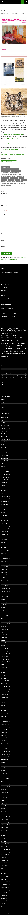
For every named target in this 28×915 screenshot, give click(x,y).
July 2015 (3, 667)
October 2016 (4, 626)
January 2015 (4, 683)
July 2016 (3, 634)
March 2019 (3, 547)
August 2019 (4, 534)
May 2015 (3, 672)
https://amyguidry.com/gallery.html (13, 138)
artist (14, 176)
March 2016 (3, 645)
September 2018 (4, 564)
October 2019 (4, 528)
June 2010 (3, 833)
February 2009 (4, 876)
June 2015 (3, 670)
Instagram (3, 402)
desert (2, 346)
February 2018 (4, 583)
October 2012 (4, 757)
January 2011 (4, 814)
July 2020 (3, 507)
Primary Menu (26, 2)
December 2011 (4, 784)
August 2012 (4, 762)
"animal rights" (16, 328)
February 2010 (4, 843)
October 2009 (4, 854)
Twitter (2, 407)
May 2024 (3, 431)
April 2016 (3, 642)
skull (22, 351)
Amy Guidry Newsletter (6, 394)
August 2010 (4, 827)
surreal (4, 183)
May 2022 (3, 466)
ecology (21, 178)
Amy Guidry (13, 13)
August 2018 (4, 566)
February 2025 (4, 425)
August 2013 (4, 729)
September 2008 (4, 890)
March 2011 (3, 808)
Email (2, 240)
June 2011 (3, 800)
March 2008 (3, 906)
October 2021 (4, 477)
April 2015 (3, 675)
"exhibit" (25, 330)
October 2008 (4, 887)
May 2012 (3, 770)
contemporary (13, 178)
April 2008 (3, 903)
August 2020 (4, 504)
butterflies (20, 176)
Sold (5, 7)
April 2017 (3, 610)
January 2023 (4, 452)
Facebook (3, 399)
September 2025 (4, 417)
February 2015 (4, 680)
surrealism (10, 183)
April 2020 (3, 515)
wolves (8, 185)
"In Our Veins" (11, 332)
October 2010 (4, 822)
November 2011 (4, 786)
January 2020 (4, 523)
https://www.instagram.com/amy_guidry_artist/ (13, 154)
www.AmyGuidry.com (6, 143)
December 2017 (4, 588)
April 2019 (3, 545)
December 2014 (4, 686)
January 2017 (4, 618)
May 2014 (3, 705)
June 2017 (3, 604)
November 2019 (4, 526)
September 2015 (4, 661)
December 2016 (4, 621)
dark (22, 343)
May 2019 (3, 542)
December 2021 (4, 474)
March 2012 (3, 776)
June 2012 (3, 767)
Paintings (3, 287)
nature (9, 181)
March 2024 (3, 433)
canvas (25, 340)
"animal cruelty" (9, 328)
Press (2, 7)
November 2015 (4, 656)
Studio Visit (10, 308)
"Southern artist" (15, 172)
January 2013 (4, 748)
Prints (2, 293)
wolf (3, 185)
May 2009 (3, 868)
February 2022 (4, 471)
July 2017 (3, 602)
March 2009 (3, 873)
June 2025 (3, 422)
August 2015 (4, 664)
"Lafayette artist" (19, 332)
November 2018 (4, 558)
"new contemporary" (5, 333)
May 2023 (3, 444)
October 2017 (4, 594)
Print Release (4, 192)
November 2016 (4, 623)
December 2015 (4, 653)
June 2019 (3, 539)
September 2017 (4, 596)
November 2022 (4, 455)
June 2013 (3, 735)
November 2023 (4, 439)
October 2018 (4, 561)
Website (3, 246)
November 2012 (4, 754)
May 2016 (3, 640)
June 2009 (3, 865)
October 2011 (4, 789)
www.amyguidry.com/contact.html (9, 149)
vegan (23, 183)
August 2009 (4, 860)
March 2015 (3, 678)
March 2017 (3, 613)
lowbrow (11, 348)
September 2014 (4, 694)
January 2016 (4, 651)
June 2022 (3, 463)
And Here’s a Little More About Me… (9, 272)
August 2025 (4, 420)
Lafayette (4, 179)
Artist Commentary (6, 2)
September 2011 (4, 792)
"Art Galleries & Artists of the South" (10, 168)
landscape (11, 179)
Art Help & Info (4, 282)
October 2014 (4, 691)
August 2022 (4, 460)
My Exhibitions (4, 284)
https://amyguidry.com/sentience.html (13, 134)
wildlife (7, 356)
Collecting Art (11, 311)
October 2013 (4, 724)
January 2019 (4, 553)
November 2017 (4, 591)
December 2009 (4, 849)
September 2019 (4, 531)
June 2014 (3, 702)
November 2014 (4, 689)
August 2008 (4, 892)
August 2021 (4, 479)
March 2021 (3, 490)
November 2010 (4, 819)
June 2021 (3, 485)
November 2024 (4, 428)
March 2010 (3, 841)
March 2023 (3, 447)
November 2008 (4, 884)
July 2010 (3, 830)
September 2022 (4, 458)
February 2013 (4, 746)
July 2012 (3, 765)
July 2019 (3, 537)
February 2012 (4, 778)
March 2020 (3, 518)
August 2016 (4, 632)
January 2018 (4, 585)
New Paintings (4, 197)
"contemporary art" (16, 170)
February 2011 (4, 811)
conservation (5, 178)
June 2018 (3, 572)
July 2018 (3, 569)
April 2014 (3, 708)
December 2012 (4, 751)
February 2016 (4, 648)
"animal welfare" (6, 167)
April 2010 (3, 838)
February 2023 (4, 450)
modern (4, 181)
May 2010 (3, 835)
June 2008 (3, 898)
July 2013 (3, 732)
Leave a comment (20, 13)
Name (2, 233)
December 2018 (4, 556)
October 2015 (4, 659)
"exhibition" (4, 332)
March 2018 (3, 580)
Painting (20, 181)
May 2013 (3, 738)
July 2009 (3, 862)
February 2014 (4, 713)
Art (10, 176)
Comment (4, 214)
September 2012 (4, 759)
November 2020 (4, 498)
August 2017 (4, 599)
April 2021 (3, 488)
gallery (11, 346)
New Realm (3, 351)
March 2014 (3, 710)
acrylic (18, 174)
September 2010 (4, 824)
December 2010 (4, 816)
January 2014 (4, 716)
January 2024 (4, 436)
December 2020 (4, 496)
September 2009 (4, 857)
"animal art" (3, 328)
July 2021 (3, 482)
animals (3, 340)
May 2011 (3, 803)
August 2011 (4, 795)
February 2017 (4, 615)
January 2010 (4, 846)
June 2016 (3, 637)
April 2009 (3, 871)
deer (24, 343)
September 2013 (4, 727)
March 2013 (3, 743)
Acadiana (13, 174)
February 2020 (4, 520)
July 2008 (3, 895)
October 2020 (4, 501)
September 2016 (4, 629)
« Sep (2, 384)
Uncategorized (4, 298)
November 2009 (4, 852)
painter (14, 181)
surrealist (17, 183)
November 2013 (4, 721)
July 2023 (3, 441)
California (21, 340)
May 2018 (3, 575)
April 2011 (3, 805)
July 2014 (3, 699)
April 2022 (3, 469)
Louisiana (17, 179)
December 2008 (4, 881)
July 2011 (3, 797)
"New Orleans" (5, 172)
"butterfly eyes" (5, 170)
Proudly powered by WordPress (7, 913)
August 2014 (4, 697)
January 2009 (4, 879)
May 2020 (3, 512)
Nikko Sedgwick (4, 316)
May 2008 (3, 900)
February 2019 (4, 550)
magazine (24, 179)
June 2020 (3, 509)
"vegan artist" (5, 174)
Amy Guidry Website (5, 396)
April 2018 (3, 577)
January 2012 (4, 781)
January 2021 (4, 493)
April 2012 (3, 773)
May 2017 (3, 607)
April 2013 (3, 740)
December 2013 (4, 719)
